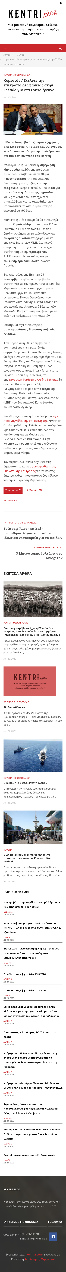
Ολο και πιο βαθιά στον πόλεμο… (26, 783)
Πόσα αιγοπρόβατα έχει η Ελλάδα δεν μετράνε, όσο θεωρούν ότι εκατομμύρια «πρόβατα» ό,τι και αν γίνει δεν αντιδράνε (32, 631)
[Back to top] (56, 1262)
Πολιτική (8, 74)
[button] (5, 3)
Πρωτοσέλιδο (22, 74)
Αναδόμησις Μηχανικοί (39, 1259)
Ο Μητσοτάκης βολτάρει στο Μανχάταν (39, 555)
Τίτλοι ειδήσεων (14, 707)
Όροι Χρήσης (11, 1235)
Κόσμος (8, 702)
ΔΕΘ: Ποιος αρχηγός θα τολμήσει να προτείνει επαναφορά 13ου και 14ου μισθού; (27, 858)
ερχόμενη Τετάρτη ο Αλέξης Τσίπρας (33, 380)
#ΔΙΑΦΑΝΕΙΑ (34, 490)
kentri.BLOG (34, 1254)
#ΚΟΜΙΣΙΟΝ (11, 500)
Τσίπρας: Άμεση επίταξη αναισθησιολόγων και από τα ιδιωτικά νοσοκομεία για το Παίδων (33, 533)
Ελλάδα (7, 623)
